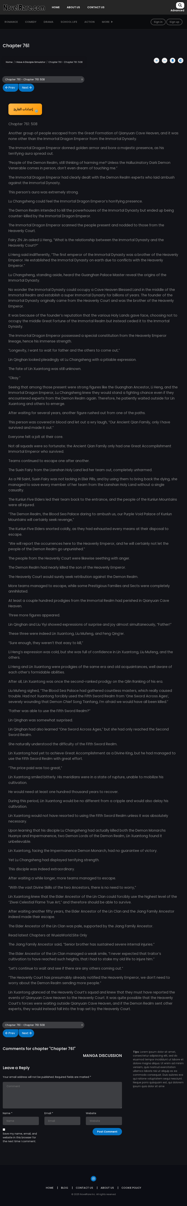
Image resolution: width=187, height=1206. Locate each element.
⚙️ (26, 110)
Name (6, 1113)
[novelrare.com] (24, 7)
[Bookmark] (172, 60)
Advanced (177, 10)
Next (25, 87)
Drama (48, 22)
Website (91, 1113)
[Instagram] (93, 1178)
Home (9, 62)
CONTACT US (95, 7)
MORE (105, 22)
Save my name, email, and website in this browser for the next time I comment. (20, 1137)
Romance (11, 22)
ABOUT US (73, 7)
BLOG (64, 1188)
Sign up (174, 22)
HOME (56, 7)
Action (89, 22)
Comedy (30, 22)
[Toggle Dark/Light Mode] (180, 60)
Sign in (158, 22)
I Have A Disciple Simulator (30, 62)
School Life (69, 22)
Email (47, 1113)
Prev (11, 87)
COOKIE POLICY (131, 1188)
